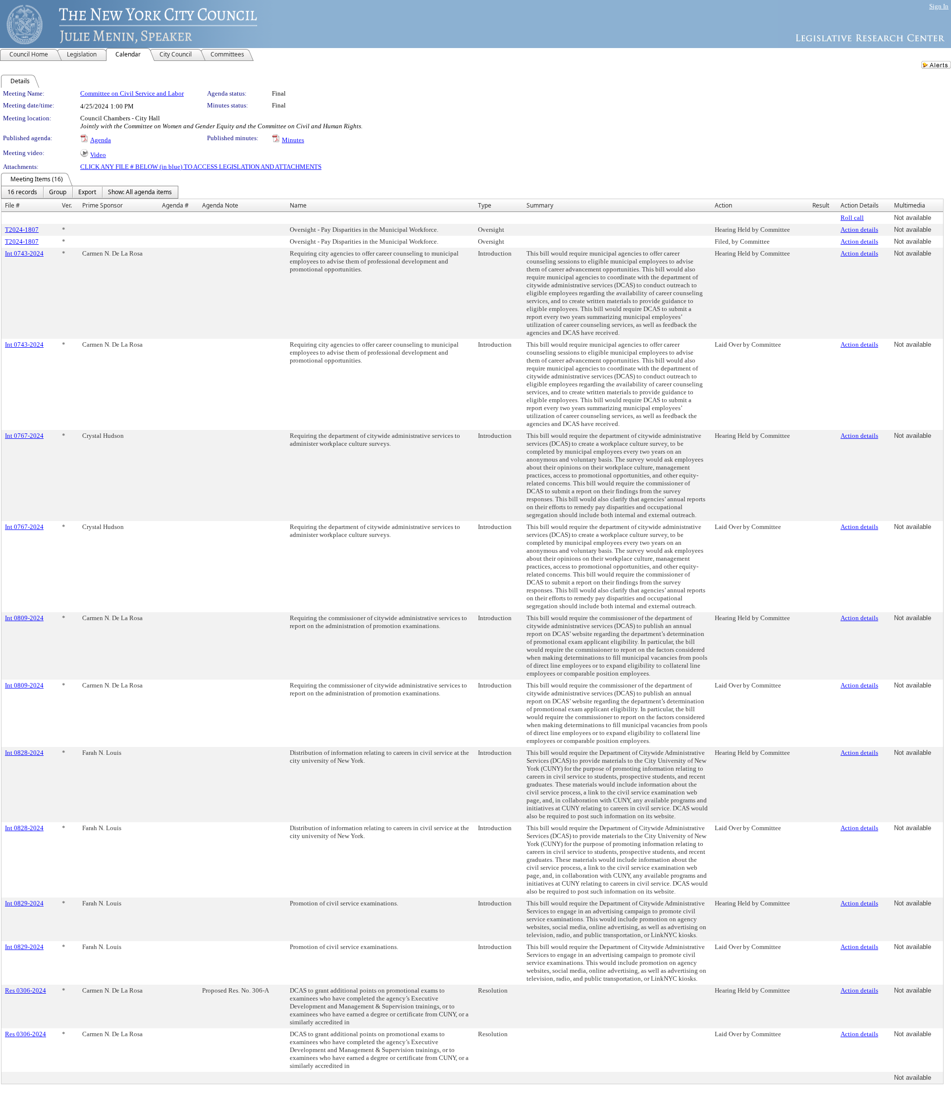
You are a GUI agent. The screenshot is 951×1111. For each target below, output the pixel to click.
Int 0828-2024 (24, 752)
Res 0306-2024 (25, 990)
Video (98, 155)
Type (484, 205)
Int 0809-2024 (24, 618)
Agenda (100, 140)
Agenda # (175, 205)
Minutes (293, 140)
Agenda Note (220, 205)
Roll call (852, 217)
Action (723, 205)
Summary (540, 205)
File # (12, 205)
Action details (859, 229)
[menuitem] (22, 192)
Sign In (939, 6)
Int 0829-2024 (24, 903)
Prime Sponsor (102, 205)
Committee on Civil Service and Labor (132, 93)
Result (820, 205)
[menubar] (89, 192)
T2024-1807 (22, 229)
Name (298, 205)
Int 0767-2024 (24, 435)
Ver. (67, 205)
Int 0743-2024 (24, 253)
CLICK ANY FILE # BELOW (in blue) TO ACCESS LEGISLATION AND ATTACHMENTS (200, 166)
